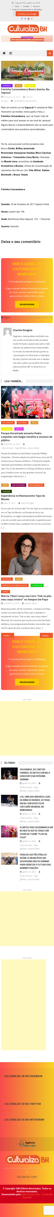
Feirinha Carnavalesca (10, 321)
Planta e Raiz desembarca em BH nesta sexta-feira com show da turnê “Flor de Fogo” (36, 832)
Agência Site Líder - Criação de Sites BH (36, 1196)
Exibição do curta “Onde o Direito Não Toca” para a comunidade (47, 635)
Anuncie (36, 6)
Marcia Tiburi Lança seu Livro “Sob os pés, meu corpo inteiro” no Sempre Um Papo (26, 597)
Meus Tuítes (6, 1110)
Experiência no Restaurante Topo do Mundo (23, 497)
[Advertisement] (27, 728)
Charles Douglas (22, 330)
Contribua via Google (27, 13)
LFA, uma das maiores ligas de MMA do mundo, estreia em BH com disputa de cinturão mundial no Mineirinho (35, 803)
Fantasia (35, 317)
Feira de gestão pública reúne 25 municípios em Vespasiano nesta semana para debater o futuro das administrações (35, 861)
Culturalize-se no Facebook (23, 1076)
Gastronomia (18, 485)
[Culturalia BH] (27, 1159)
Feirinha (48, 317)
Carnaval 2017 (25, 317)
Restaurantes (36, 485)
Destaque (22, 422)
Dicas (18, 85)
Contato (26, 6)
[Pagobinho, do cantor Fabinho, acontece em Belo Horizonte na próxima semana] (9, 773)
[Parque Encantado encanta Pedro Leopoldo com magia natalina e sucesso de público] (27, 402)
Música (19, 429)
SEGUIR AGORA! (27, 304)
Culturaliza (8, 422)
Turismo (6, 491)
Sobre (17, 6)
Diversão (30, 85)
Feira (42, 317)
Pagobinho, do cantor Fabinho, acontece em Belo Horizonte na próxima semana (35, 774)
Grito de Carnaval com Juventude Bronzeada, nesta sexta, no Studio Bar (9, 635)
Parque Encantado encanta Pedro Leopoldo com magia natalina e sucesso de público (26, 436)
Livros (6, 591)
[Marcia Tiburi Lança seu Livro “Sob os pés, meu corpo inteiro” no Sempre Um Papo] (27, 554)
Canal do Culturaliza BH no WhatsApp (27, 9)
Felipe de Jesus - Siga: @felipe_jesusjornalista (20, 447)
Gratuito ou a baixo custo (15, 585)
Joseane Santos (30, 603)
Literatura (37, 585)
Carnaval (7, 85)
